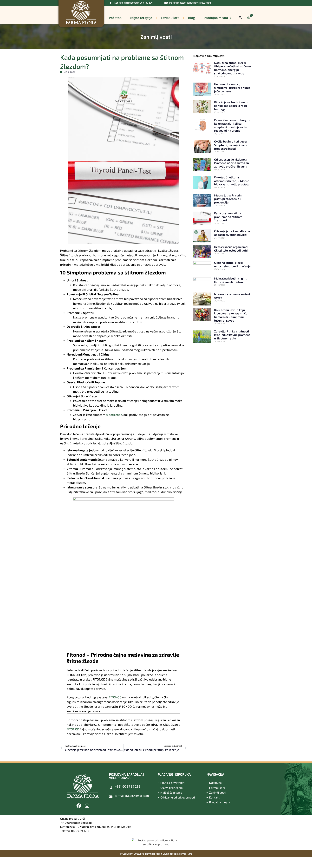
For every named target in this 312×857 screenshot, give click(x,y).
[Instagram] (87, 805)
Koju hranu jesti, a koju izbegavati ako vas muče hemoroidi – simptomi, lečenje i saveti (230, 315)
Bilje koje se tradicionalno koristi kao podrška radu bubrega (231, 105)
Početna (115, 17)
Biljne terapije (141, 17)
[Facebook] (78, 805)
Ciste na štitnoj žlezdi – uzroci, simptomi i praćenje (232, 264)
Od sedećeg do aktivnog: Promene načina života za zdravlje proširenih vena (231, 163)
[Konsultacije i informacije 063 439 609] (111, 2)
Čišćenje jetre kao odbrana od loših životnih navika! (232, 232)
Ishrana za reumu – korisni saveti (232, 295)
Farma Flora (170, 17)
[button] (240, 17)
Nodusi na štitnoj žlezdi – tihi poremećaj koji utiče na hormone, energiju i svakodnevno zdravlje (232, 68)
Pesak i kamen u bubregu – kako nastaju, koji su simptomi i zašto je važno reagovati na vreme (232, 125)
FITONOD (115, 697)
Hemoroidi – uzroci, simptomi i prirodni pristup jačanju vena (232, 87)
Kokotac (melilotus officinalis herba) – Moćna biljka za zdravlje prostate (231, 180)
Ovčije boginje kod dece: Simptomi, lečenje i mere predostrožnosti (230, 145)
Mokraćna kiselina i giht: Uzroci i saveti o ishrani (230, 280)
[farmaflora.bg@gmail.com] (110, 797)
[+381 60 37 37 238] (110, 787)
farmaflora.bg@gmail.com (132, 796)
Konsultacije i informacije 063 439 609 (133, 2)
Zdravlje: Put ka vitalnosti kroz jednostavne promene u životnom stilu (232, 335)
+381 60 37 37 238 (127, 786)
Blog (191, 17)
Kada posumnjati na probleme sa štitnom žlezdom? (228, 216)
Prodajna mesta (216, 17)
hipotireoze (114, 414)
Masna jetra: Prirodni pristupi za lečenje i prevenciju (228, 199)
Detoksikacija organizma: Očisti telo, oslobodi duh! (231, 248)
